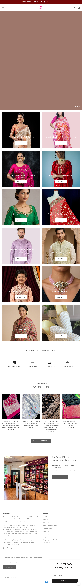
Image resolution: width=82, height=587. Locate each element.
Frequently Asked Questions (51, 540)
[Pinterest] (11, 548)
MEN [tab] (47, 387)
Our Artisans (46, 542)
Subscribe (65, 580)
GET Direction (49, 102)
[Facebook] (3, 548)
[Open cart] (79, 8)
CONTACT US (32, 102)
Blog (44, 537)
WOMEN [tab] (37, 387)
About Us (45, 519)
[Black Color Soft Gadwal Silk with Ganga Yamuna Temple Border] (71, 406)
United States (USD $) (10, 577)
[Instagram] (7, 548)
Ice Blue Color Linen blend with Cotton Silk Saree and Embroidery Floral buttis (31, 423)
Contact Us (46, 531)
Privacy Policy (47, 522)
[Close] (78, 561)
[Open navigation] (3, 7)
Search (45, 516)
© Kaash (6, 581)
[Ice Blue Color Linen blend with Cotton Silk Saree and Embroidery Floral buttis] (31, 406)
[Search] (75, 7)
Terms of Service (47, 534)
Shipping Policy (47, 528)
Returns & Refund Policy (50, 525)
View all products (41, 440)
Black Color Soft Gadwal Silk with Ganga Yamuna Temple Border (71, 423)
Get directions (60, 477)
